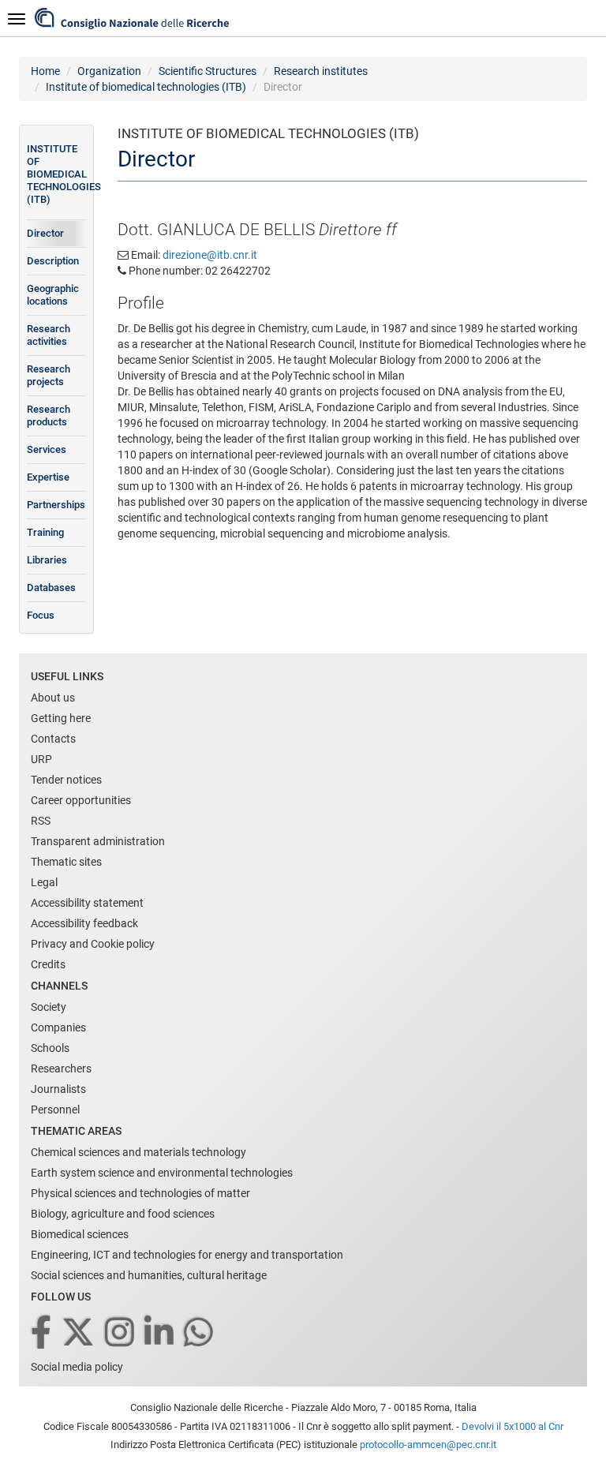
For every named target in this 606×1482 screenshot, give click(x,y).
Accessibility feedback (84, 923)
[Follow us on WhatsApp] (199, 1333)
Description (53, 261)
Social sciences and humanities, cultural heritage (149, 1275)
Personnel (55, 1109)
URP (41, 759)
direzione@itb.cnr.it (210, 255)
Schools (50, 1048)
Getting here (61, 718)
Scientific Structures (207, 71)
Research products (48, 415)
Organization (109, 71)
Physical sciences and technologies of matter (140, 1193)
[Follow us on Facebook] (42, 1333)
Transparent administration (98, 841)
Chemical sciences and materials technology (138, 1152)
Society (48, 1007)
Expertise (48, 477)
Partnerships (56, 505)
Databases (51, 587)
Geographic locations (53, 295)
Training (45, 532)
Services (46, 449)
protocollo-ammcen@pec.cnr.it (428, 1444)
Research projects (48, 375)
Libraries (47, 560)
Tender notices (66, 779)
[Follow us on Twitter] (79, 1333)
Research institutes (321, 71)
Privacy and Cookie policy (93, 943)
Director (45, 233)
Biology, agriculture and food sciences (123, 1213)
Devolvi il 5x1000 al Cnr (512, 1426)
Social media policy (77, 1366)
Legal (44, 882)
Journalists (58, 1089)
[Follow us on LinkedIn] (160, 1333)
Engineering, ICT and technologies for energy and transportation (187, 1254)
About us (53, 697)
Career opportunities (81, 800)
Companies (58, 1027)
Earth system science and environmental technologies (162, 1172)
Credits (48, 964)
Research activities (48, 335)
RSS (40, 820)
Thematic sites (66, 861)
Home (45, 71)
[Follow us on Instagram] (121, 1333)
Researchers (61, 1068)
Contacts (53, 738)
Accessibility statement (87, 902)
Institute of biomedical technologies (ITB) (146, 86)
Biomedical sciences (80, 1234)
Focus (40, 615)
